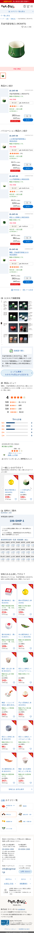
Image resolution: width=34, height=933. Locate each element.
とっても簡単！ (17, 373)
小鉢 (3, 800)
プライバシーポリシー (10, 929)
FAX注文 (17, 290)
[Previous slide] (3, 488)
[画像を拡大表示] (17, 49)
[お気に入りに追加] (16, 499)
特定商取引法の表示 (24, 929)
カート (23, 879)
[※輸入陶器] (3, 76)
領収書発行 (23, 884)
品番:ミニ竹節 (13, 455)
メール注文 (29, 290)
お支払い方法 (8, 884)
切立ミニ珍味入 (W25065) (19, 217)
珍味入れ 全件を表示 (16, 789)
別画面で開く (19, 350)
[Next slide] (31, 488)
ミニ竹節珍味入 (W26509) (19, 179)
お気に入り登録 (27, 26)
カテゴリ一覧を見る (18, 11)
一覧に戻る (6, 16)
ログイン (9, 879)
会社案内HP (21, 909)
